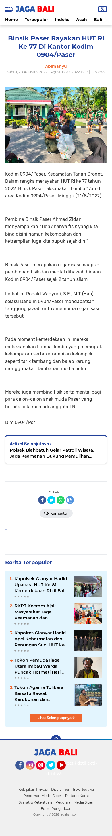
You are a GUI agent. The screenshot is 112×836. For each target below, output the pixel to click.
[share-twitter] (51, 500)
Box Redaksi (83, 789)
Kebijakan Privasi (33, 789)
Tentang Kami (77, 796)
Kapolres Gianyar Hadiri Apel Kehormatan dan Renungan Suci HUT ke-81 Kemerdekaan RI (40, 639)
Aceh (81, 19)
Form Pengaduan (56, 808)
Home (11, 19)
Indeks (62, 19)
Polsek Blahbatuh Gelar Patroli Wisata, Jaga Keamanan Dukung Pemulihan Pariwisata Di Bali (52, 453)
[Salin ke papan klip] (70, 500)
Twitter (53, 772)
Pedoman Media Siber (42, 796)
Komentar (59, 513)
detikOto (76, 763)
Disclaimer (60, 789)
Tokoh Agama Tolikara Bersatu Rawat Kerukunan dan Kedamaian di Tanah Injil (41, 693)
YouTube (65, 772)
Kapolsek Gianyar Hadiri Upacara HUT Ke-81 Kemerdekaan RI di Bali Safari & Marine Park (40, 585)
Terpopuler (36, 19)
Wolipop (65, 773)
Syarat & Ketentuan (35, 802)
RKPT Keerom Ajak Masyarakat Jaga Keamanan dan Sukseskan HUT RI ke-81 (40, 612)
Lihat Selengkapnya (54, 718)
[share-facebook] (42, 500)
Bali (98, 19)
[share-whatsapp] (61, 500)
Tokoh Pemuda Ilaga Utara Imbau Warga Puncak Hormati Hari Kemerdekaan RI (37, 666)
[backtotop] (56, 740)
